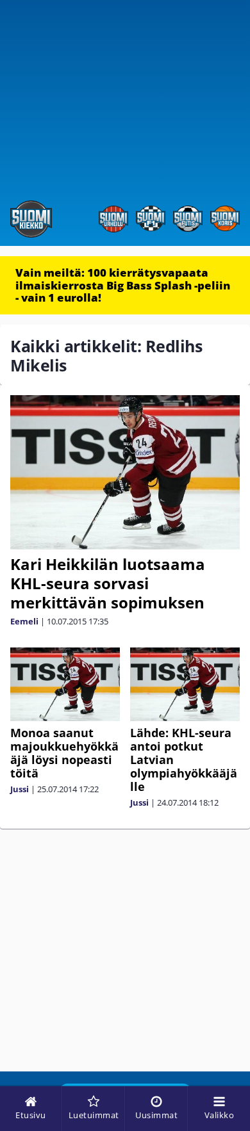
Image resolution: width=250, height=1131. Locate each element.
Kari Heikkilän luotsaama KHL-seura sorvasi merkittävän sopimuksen (107, 583)
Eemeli (24, 621)
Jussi (19, 789)
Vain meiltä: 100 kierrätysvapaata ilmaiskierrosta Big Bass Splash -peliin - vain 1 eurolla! (122, 285)
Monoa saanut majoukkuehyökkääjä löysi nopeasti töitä (64, 753)
